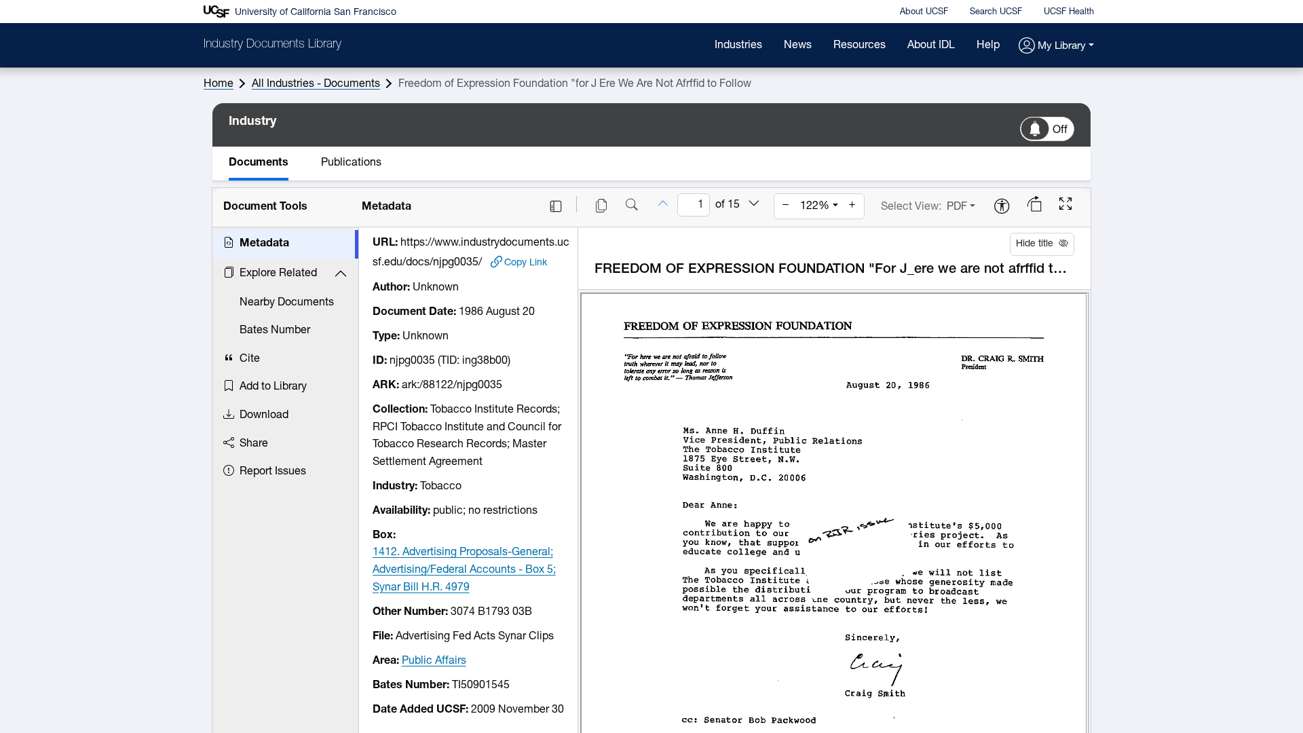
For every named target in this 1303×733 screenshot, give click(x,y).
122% (814, 206)
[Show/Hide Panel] (556, 206)
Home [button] (218, 84)
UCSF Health (1069, 11)
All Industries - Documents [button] (316, 84)
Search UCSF (996, 11)
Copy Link (525, 263)
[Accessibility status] (1001, 207)
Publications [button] (351, 162)
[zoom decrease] (785, 206)
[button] (1056, 46)
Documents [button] (258, 162)
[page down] (754, 204)
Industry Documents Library (272, 45)
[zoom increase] (852, 206)
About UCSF (924, 11)
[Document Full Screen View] (1065, 205)
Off (1060, 130)
